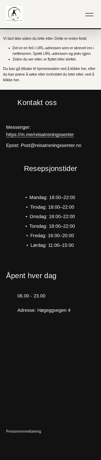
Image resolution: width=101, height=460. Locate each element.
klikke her (78, 69)
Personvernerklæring (23, 431)
